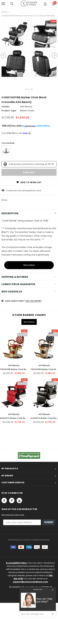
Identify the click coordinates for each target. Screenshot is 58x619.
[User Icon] (45, 3)
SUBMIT (48, 522)
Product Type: (9, 110)
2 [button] (29, 89)
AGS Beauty (26, 106)
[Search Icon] (11, 3)
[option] (15, 49)
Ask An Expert (33, 301)
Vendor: (5, 106)
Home (4, 11)
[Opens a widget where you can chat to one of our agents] (37, 602)
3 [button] (32, 89)
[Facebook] (4, 500)
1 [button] (26, 89)
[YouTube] (19, 500)
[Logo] (29, 3)
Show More (29, 265)
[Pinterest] (11, 500)
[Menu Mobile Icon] (3, 4)
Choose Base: (8, 143)
